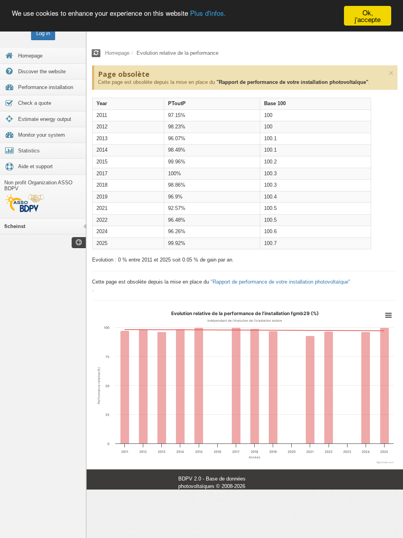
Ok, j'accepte (368, 15)
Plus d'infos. (208, 13)
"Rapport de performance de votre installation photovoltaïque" (292, 82)
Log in (43, 33)
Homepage (117, 53)
